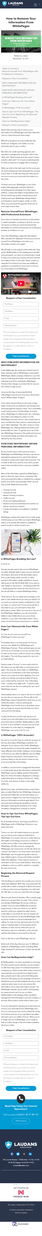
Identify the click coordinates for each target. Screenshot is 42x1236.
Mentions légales (21, 1213)
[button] (39, 4)
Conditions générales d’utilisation (21, 1210)
